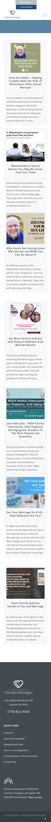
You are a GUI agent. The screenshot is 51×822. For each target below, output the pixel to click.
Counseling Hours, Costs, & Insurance (20, 756)
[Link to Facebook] (45, 819)
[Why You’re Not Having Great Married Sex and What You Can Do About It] (25, 228)
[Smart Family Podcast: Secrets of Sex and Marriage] (25, 583)
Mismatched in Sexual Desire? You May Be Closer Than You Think (25, 169)
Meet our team (35, 797)
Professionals (26, 2)
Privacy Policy (10, 761)
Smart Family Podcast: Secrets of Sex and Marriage (25, 604)
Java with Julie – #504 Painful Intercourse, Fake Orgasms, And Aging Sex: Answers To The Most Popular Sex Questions (25, 430)
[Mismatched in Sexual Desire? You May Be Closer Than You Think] (25, 146)
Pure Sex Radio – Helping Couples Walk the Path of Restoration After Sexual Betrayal (25, 82)
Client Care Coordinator (14, 738)
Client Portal (26, 7)
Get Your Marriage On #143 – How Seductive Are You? (25, 514)
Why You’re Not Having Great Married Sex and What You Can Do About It (26, 251)
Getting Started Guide (13, 744)
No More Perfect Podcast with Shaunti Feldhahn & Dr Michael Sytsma (26, 342)
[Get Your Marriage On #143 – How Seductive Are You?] (25, 492)
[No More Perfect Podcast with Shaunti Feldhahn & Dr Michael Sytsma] (25, 318)
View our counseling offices (16, 750)
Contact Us (8, 732)
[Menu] (43, 14)
